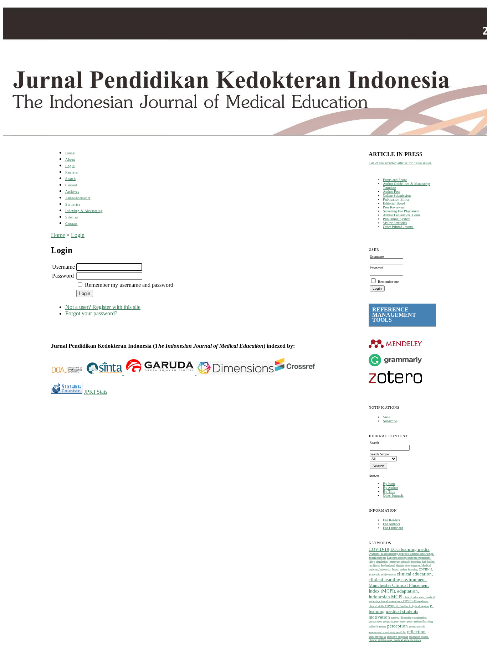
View (386, 417)
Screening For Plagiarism (401, 211)
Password (63, 276)
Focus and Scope (395, 180)
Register (71, 172)
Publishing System (396, 219)
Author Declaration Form (401, 215)
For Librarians (393, 528)
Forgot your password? (91, 313)
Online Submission (397, 195)
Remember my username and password (129, 285)
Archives (72, 191)
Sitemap (71, 217)
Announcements (78, 198)
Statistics (72, 204)
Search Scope (379, 454)
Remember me (388, 282)
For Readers (391, 520)
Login (70, 166)
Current (71, 185)
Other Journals (393, 495)
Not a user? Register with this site (102, 307)
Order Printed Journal (398, 227)
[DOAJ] (69, 373)
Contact (71, 224)
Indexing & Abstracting (84, 211)
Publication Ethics (396, 199)
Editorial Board (394, 203)
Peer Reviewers (394, 207)
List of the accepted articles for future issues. (400, 163)
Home (70, 153)
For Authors (391, 524)
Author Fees (391, 191)
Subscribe (390, 421)
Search (70, 179)
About (70, 159)
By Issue (389, 484)
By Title (389, 492)
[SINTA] (123, 373)
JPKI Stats (95, 392)
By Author (390, 488)
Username (63, 267)
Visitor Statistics (395, 223)
